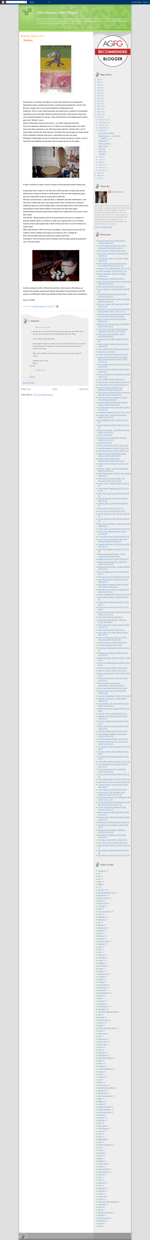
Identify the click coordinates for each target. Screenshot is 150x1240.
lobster (100, 1082)
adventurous (102, 895)
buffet (100, 947)
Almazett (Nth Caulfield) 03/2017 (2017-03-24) (114, 268)
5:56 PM (32, 365)
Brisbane (101, 939)
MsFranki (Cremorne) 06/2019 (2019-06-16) (113, 577)
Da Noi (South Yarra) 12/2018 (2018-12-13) (113, 385)
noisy (100, 1123)
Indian (100, 1050)
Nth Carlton (102, 1126)
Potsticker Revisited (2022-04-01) (110, 645)
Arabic (100, 901)
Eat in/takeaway (103, 993)
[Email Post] (57, 306)
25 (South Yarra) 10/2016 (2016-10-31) (112, 251)
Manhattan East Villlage (106, 1088)
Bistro (100, 933)
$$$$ (100, 884)
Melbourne (101, 1090)
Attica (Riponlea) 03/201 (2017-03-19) (111, 286)
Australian (101, 917)
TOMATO (101, 154)
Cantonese (102, 957)
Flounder (101, 1017)
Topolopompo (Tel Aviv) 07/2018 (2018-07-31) (114, 782)
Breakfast (101, 936)
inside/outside (103, 1055)
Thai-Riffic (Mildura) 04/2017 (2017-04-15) (113, 731)
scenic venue (103, 1164)
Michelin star (102, 1093)
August (101, 130)
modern (100, 1104)
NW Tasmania (103, 1128)
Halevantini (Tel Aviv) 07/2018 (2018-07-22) (113, 451)
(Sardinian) (102, 871)
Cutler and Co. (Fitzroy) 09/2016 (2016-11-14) (114, 382)
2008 (99, 114)
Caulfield (101, 963)
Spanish (101, 1174)
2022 (99, 79)
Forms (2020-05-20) (105, 435)
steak (100, 1180)
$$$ (99, 882)
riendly (100, 1155)
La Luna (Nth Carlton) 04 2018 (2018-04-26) (113, 536)
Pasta (100, 1136)
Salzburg (101, 1161)
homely (100, 1047)
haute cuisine (102, 1041)
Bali (99, 922)
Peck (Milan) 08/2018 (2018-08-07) (110, 617)
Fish (99, 1014)
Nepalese (101, 1117)
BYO (99, 949)
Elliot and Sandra (117, 192)
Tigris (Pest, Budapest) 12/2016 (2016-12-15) (114, 779)
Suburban (101, 1183)
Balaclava (101, 919)
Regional (101, 1153)
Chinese (101, 971)
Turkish (100, 1199)
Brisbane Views (103, 941)
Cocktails (101, 976)
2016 (99, 93)
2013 (99, 101)
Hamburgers (102, 1039)
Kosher (100, 1074)
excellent (101, 1001)
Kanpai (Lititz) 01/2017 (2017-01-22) (111, 508)
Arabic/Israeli (102, 903)
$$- (99, 879)
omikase (101, 1131)
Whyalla (101, 1215)
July (100, 157)
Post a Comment (28, 383)
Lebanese (101, 1077)
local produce (103, 1085)
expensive (101, 1004)
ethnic (100, 998)
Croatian (101, 982)
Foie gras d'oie (103, 1020)
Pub (99, 1147)
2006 (99, 173)
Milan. (100, 1098)
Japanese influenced (105, 1069)
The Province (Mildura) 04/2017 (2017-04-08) (114, 761)
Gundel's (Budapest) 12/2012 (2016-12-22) (113, 448)
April (100, 162)
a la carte (101, 890)
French (100, 1023)
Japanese (101, 1066)
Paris (100, 1134)
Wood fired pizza (104, 1218)
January (102, 170)
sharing (100, 1166)
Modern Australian (104, 1107)
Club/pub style (103, 974)
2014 (99, 98)
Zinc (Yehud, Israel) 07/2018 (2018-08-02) (113, 843)
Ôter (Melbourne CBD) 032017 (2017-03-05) (114, 855)
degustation (102, 987)
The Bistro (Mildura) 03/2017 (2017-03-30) (113, 739)
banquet (101, 925)
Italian (100, 1063)
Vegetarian (101, 1204)
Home (55, 389)
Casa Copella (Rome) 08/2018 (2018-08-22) (113, 349)
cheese (100, 968)
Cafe (99, 952)
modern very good (104, 1112)
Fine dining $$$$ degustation (108, 1012)
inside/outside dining (105, 1058)
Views (100, 1210)
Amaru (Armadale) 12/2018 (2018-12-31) (112, 271)
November (103, 122)
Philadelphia (102, 1139)
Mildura (100, 1101)
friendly (100, 1025)
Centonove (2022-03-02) (107, 352)
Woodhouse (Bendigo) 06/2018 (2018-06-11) (114, 822)
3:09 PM (32, 377)
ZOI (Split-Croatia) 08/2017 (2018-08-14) (112, 840)
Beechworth (102, 928)
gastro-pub (102, 1033)
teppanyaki (102, 1196)
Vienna (100, 1207)
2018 (99, 88)
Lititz (99, 1080)
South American (103, 1172)
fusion (100, 1031)
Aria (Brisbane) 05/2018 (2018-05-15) (111, 279)
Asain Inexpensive (104, 911)
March (101, 165)
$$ (99, 876)
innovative (101, 1052)
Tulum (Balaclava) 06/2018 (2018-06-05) (112, 789)
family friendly (103, 1006)
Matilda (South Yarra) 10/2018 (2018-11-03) (113, 559)
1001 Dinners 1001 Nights (57, 13)
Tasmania (101, 1191)
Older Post (83, 389)
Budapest (101, 944)
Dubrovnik (101, 990)
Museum (101, 1115)
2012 (99, 104)
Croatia (100, 979)
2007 (99, 117)
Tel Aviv (100, 1193)
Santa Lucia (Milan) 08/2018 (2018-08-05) (113, 688)
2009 (99, 112)
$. (98, 873)
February (102, 167)
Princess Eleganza (104, 1145)
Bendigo (101, 930)
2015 (99, 95)
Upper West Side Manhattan (108, 1202)
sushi (100, 1185)
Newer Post (26, 389)
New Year (101, 1120)
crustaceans (102, 985)
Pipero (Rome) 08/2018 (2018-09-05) (111, 630)
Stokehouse (102, 141)
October (102, 125)
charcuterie (102, 966)
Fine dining (102, 1009)
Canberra (101, 955)
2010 (99, 109)
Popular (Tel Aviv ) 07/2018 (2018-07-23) (112, 642)
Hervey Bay (102, 1044)
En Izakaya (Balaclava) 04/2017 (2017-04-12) (114, 412)
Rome (100, 1158)
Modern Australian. (104, 1109)
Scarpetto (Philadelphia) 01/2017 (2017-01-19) (114, 696)
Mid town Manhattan (105, 1096)
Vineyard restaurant (105, 1212)
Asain (100, 909)
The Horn (101, 149)
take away (101, 1188)
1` (98, 887)
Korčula (100, 1071)
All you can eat (103, 898)
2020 (99, 82)
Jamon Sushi (103, 146)
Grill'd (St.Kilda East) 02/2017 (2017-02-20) (113, 445)
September (103, 128)
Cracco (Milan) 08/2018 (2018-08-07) (111, 379)
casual (100, 960)
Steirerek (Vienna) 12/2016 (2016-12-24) (112, 713)
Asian (100, 914)
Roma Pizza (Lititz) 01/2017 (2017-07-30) (112, 668)
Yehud (100, 1223)
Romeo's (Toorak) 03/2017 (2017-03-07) (112, 670)
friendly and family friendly (107, 1028)
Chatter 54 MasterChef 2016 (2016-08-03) (113, 354)
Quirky (100, 1150)
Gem (100, 1036)
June (101, 159)
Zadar (100, 1226)
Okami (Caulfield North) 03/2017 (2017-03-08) (114, 594)
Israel (100, 1061)
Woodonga (102, 1220)
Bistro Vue (102, 151)
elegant (100, 995)
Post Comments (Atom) (43, 395)
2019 (99, 85)
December (103, 120)
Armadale (101, 906)
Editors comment (104, 143)
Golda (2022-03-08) (105, 443)
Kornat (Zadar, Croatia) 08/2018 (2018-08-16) (114, 529)
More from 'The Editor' (106, 133)
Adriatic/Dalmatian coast (106, 892)
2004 (99, 178)
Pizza (100, 1142)
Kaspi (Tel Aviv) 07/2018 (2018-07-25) (111, 511)
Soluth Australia (103, 1169)
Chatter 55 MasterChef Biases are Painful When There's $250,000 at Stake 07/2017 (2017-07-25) (112, 359)
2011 (99, 106)
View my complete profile (103, 227)
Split (99, 1177)
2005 (99, 175)
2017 (99, 90)
